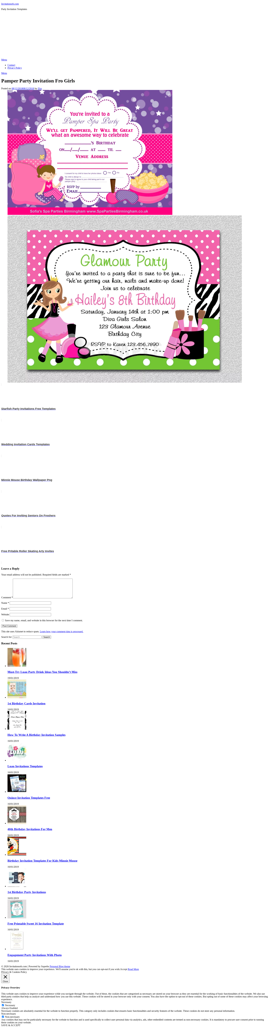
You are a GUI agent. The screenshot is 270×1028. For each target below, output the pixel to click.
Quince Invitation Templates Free (29, 797)
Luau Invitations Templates (25, 766)
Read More (133, 969)
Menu (4, 59)
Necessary (10, 1005)
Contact (11, 65)
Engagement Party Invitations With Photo (35, 955)
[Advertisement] (135, 35)
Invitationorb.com (10, 3)
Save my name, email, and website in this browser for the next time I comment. (44, 620)
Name (5, 603)
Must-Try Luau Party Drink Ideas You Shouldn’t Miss (42, 672)
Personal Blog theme (60, 966)
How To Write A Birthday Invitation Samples (36, 734)
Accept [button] (123, 969)
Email (5, 608)
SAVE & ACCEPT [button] (10, 1025)
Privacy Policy (15, 68)
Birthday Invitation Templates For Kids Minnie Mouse (42, 860)
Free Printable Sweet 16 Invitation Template (36, 923)
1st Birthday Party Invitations (27, 892)
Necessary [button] (6, 1002)
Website (5, 614)
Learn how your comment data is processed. (61, 631)
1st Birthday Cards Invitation (26, 703)
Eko (40, 88)
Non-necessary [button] (8, 1013)
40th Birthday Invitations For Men (30, 829)
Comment (7, 597)
